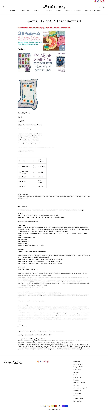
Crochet (38, 11)
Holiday (49, 11)
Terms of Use (77, 390)
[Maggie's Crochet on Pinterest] (47, 361)
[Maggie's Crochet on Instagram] (38, 361)
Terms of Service (78, 398)
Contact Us (76, 361)
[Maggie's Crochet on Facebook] (41, 361)
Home (67, 11)
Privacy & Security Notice (80, 388)
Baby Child (25, 11)
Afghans (12, 11)
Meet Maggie (77, 377)
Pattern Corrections (79, 382)
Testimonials (77, 393)
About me (76, 385)
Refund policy (77, 401)
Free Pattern (77, 369)
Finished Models (92, 11)
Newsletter (76, 380)
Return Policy (77, 396)
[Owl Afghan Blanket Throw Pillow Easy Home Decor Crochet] (54, 62)
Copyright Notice (78, 364)
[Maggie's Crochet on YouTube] (44, 361)
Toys (59, 11)
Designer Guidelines (79, 367)
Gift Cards (76, 372)
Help (74, 375)
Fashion (78, 11)
